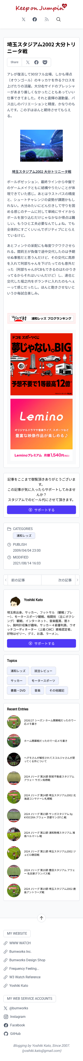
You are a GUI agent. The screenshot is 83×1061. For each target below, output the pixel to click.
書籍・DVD (18, 690)
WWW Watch (20, 943)
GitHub (15, 1034)
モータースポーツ (43, 680)
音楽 (37, 690)
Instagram (18, 1017)
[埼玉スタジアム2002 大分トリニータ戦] (41, 145)
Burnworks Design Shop (27, 960)
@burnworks (18, 1008)
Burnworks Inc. (20, 952)
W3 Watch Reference (24, 977)
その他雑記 (56, 690)
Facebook (17, 1025)
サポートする (44, 509)
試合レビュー (43, 671)
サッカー (17, 680)
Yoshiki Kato (18, 986)
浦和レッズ (24, 535)
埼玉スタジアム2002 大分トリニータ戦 (41, 171)
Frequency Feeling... (24, 969)
